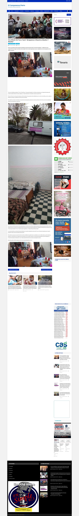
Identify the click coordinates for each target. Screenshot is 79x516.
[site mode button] (68, 11)
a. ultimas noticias (11, 43)
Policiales (10, 472)
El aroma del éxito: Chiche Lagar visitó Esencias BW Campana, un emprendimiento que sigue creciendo (65, 357)
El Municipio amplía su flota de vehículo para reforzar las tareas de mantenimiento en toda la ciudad (47, 269)
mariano (18, 45)
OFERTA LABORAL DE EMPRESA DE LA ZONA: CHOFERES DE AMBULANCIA (62, 433)
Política (10, 474)
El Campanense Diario (16, 5)
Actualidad (11, 466)
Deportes (10, 468)
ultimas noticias (12, 478)
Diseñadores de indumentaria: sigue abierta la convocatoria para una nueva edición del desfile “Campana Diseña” (65, 385)
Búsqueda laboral (61, 445)
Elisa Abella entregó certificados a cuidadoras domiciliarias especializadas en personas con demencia (65, 376)
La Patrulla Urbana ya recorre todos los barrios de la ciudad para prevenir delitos (45, 287)
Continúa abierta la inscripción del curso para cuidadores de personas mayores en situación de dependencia (15, 287)
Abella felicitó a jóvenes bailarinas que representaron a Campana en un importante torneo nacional (14, 269)
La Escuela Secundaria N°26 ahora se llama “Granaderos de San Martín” (65, 393)
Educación (11, 470)
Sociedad (17, 43)
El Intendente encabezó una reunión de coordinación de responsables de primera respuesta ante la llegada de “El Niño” (65, 367)
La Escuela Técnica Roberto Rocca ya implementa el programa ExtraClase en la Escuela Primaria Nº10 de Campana (30, 287)
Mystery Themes (26, 514)
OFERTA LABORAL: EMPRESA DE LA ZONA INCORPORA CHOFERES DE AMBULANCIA (56, 448)
